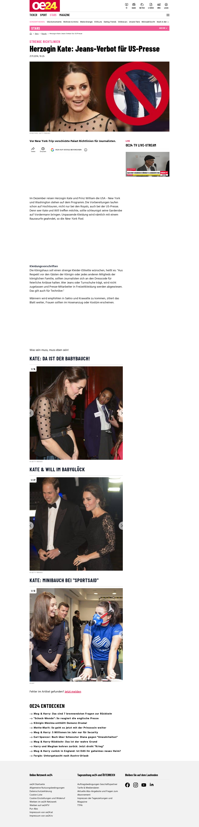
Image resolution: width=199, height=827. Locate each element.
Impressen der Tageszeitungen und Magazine (94, 800)
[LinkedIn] (152, 785)
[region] (76, 414)
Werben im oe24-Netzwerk (43, 802)
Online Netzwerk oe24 (41, 775)
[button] (130, 172)
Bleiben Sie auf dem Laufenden (141, 775)
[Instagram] (135, 785)
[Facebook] (127, 785)
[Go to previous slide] (29, 413)
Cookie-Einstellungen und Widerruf (47, 798)
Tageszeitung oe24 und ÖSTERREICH (96, 775)
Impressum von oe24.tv (41, 816)
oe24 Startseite (37, 784)
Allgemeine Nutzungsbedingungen (47, 788)
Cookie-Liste (36, 795)
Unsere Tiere (134, 22)
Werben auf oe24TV (39, 805)
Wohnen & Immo (70, 22)
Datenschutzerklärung (41, 791)
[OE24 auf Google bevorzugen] (85, 150)
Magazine (64, 15)
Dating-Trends (110, 22)
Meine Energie (86, 22)
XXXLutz (98, 22)
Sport (43, 15)
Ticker (33, 15)
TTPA (79, 805)
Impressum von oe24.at (41, 812)
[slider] (140, 172)
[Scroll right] (168, 22)
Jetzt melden (73, 692)
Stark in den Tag (164, 22)
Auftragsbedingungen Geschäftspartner (97, 784)
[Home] (31, 34)
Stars (53, 15)
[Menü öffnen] (168, 15)
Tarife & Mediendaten (88, 788)
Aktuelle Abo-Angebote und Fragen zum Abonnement (97, 793)
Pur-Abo (34, 809)
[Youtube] (143, 785)
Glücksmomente (54, 22)
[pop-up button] (160, 172)
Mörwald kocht (148, 22)
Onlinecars (122, 22)
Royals (44, 34)
